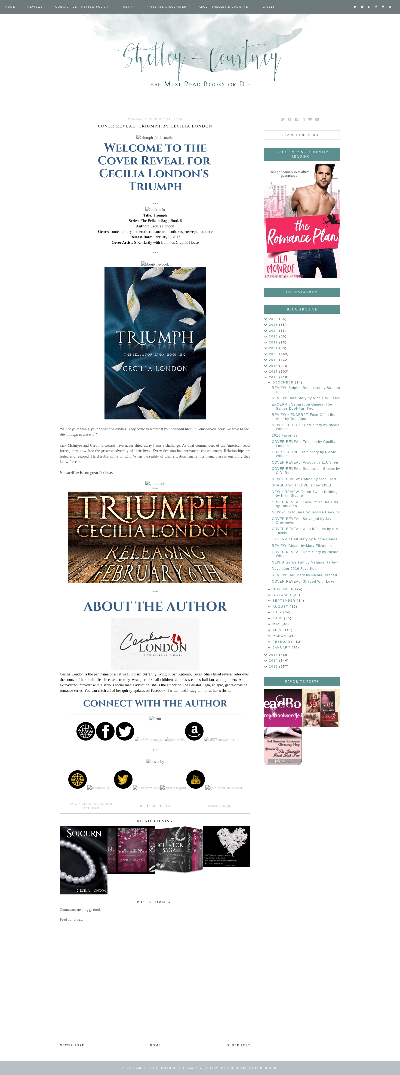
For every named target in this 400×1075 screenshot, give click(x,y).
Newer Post (72, 1045)
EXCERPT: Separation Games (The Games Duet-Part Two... (302, 406)
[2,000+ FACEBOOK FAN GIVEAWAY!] (283, 708)
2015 (274, 654)
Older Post (238, 1045)
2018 (274, 365)
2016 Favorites (285, 435)
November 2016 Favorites (294, 569)
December (284, 382)
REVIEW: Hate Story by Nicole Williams (306, 398)
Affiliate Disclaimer (167, 6)
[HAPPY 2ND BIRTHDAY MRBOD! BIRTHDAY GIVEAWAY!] (321, 708)
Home (10, 6)
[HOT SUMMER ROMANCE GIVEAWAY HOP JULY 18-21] (283, 746)
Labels (269, 6)
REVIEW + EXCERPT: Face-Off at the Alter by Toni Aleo (304, 417)
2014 (274, 660)
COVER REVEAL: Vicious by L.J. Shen (305, 462)
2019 (274, 359)
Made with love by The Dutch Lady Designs (232, 1068)
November (284, 589)
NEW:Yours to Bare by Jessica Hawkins (306, 512)
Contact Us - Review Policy (82, 6)
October (283, 594)
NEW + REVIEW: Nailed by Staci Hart (304, 479)
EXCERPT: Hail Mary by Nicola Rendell (306, 539)
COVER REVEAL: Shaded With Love (303, 581)
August (281, 606)
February (283, 641)
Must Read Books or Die (161, 1068)
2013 (274, 666)
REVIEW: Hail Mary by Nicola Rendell (304, 575)
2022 (274, 342)
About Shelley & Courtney (224, 6)
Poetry (127, 6)
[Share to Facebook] (148, 806)
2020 (274, 354)
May (277, 624)
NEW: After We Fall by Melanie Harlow (305, 562)
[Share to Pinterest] (154, 806)
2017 (274, 371)
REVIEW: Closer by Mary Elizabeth (302, 546)
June (278, 618)
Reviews (35, 6)
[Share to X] (141, 806)
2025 (274, 324)
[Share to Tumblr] (161, 806)
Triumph (92, 808)
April (279, 630)
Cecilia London (97, 803)
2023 (274, 336)
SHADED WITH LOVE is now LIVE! (301, 485)
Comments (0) (218, 806)
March (280, 635)
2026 (274, 319)
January (282, 647)
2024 (274, 330)
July (278, 612)
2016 (274, 377)
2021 (274, 348)
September (285, 600)
